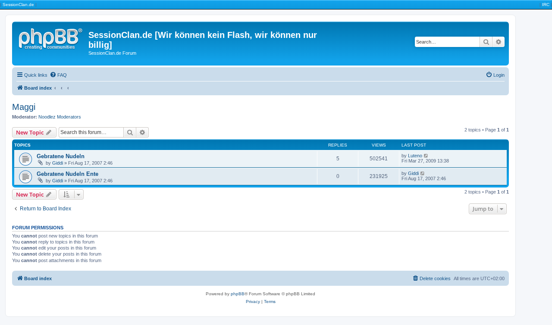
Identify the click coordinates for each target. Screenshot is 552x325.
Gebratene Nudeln (61, 156)
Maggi (23, 107)
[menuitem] (58, 75)
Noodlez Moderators (59, 116)
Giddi (57, 163)
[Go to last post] (426, 155)
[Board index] (51, 37)
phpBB (238, 293)
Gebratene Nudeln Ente (67, 174)
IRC (545, 4)
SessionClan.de (18, 4)
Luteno (415, 155)
